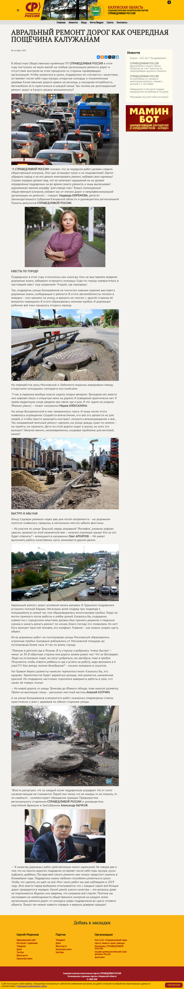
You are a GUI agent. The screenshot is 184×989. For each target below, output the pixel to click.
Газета (110, 22)
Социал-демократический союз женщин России (111, 952)
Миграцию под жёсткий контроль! (148, 97)
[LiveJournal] (113, 57)
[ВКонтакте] (98, 57)
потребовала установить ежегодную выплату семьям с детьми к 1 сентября (145, 80)
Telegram (21, 946)
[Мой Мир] (106, 57)
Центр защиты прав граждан (110, 943)
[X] (109, 57)
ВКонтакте (22, 955)
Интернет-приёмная (27, 943)
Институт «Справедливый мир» (111, 940)
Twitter (20, 952)
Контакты (122, 22)
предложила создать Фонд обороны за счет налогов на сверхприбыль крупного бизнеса (146, 67)
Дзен (19, 949)
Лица (84, 22)
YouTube (60, 952)
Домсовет (100, 957)
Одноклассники (24, 958)
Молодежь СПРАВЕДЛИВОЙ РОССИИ (109, 947)
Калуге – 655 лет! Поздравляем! (146, 58)
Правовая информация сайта (32, 986)
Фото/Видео (96, 22)
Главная (61, 22)
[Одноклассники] (102, 57)
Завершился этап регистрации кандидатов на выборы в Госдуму (147, 90)
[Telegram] (117, 57)
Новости (73, 22)
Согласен (174, 985)
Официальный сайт (26, 940)
